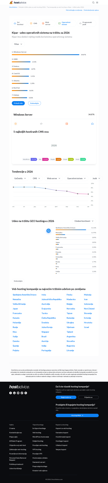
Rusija (58, 262)
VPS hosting (36, 449)
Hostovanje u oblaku (39, 458)
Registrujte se (66, 397)
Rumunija (70, 318)
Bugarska (71, 346)
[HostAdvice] (18, 2)
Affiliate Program (15, 441)
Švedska (45, 322)
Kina (57, 266)
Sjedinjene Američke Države (65, 228)
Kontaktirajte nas (15, 432)
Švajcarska (46, 308)
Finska (69, 295)
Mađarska (71, 299)
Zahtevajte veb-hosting (17, 449)
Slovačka (71, 341)
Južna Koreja (47, 327)
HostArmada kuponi (63, 437)
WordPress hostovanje (40, 437)
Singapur (45, 332)
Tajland (70, 332)
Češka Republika (49, 318)
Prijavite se (88, 397)
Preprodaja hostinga (39, 466)
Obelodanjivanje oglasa (91, 10)
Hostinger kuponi (62, 441)
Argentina (71, 336)
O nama (12, 428)
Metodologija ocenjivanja (74, 10)
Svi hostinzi (20, 23)
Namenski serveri (38, 462)
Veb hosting (36, 432)
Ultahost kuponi (61, 445)
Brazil (44, 336)
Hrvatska (88, 322)
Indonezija (88, 304)
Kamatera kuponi (62, 432)
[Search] (93, 2)
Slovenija (88, 313)
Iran (86, 299)
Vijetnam (70, 327)
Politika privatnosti (16, 464)
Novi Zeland (89, 308)
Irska (44, 295)
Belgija (69, 304)
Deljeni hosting (37, 441)
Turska (45, 313)
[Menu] (97, 2)
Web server (47, 23)
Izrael (86, 327)
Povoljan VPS (37, 454)
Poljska (16, 350)
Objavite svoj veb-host (17, 445)
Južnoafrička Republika (51, 299)
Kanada (58, 252)
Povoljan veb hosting (40, 445)
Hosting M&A (76, 415)
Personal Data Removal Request (17, 459)
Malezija (87, 295)
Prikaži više (18, 103)
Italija (58, 271)
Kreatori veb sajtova (39, 470)
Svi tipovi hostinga (39, 428)
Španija (16, 346)
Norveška (71, 308)
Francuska (59, 247)
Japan (58, 242)
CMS (35, 23)
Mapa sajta (13, 437)
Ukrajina (70, 322)
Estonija (87, 318)
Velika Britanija (61, 237)
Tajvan (69, 313)
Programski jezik (87, 23)
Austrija (45, 341)
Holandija (59, 257)
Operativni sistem (66, 23)
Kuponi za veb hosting (64, 428)
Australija (46, 304)
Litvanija (70, 350)
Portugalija (46, 350)
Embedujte (34, 103)
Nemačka (59, 232)
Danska (16, 341)
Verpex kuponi (61, 449)
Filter (16, 44)
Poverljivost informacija (18, 454)
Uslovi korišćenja (15, 468)
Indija (44, 346)
